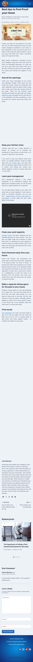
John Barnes (8, 549)
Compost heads (7, 235)
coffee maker (16, 163)
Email (5, 626)
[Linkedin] (30, 649)
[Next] (28, 539)
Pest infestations (7, 313)
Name (5, 619)
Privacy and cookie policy (16, 644)
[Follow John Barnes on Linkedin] (12, 497)
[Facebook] (20, 649)
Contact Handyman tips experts (16, 641)
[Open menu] (29, 4)
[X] (23, 649)
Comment (6, 597)
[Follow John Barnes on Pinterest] (15, 497)
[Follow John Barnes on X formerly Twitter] (6, 497)
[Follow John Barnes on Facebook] (3, 497)
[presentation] (16, 532)
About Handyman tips (16, 639)
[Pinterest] (26, 649)
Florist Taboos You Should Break (25, 505)
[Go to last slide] (4, 539)
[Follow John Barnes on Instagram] (9, 497)
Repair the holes (7, 95)
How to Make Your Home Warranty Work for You (8, 506)
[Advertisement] (16, 123)
